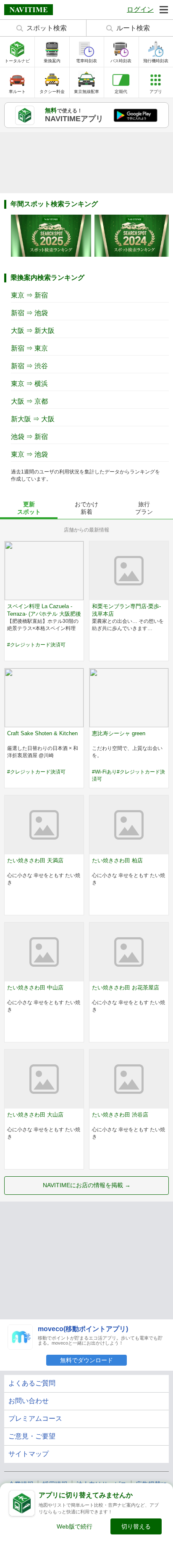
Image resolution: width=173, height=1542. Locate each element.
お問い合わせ (28, 1400)
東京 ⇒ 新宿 (29, 295)
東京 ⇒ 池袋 (29, 454)
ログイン (140, 9)
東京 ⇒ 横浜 (29, 383)
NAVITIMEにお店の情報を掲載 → (87, 1185)
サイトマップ (28, 1453)
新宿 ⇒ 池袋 (29, 312)
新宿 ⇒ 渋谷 (29, 366)
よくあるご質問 (31, 1383)
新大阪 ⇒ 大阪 (33, 419)
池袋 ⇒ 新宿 (29, 436)
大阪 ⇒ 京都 (29, 401)
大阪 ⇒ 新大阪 (33, 330)
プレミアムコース (35, 1418)
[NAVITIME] (28, 9)
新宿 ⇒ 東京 (29, 348)
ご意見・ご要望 (31, 1436)
